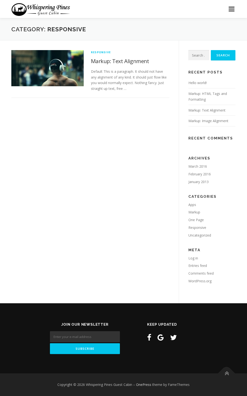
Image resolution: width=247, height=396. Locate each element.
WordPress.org (200, 281)
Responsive (101, 52)
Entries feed (197, 265)
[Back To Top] (226, 373)
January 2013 (198, 181)
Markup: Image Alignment (208, 121)
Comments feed (201, 273)
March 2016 (197, 166)
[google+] (161, 337)
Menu (231, 9)
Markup (194, 212)
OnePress (143, 384)
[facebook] (149, 337)
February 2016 (199, 174)
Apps (192, 204)
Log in (193, 258)
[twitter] (173, 337)
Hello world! (197, 82)
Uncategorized (199, 235)
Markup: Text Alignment (120, 61)
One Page (196, 220)
